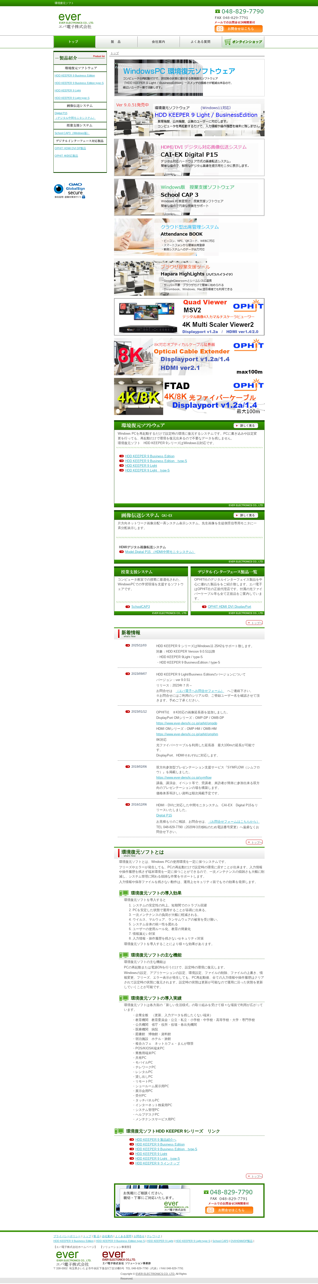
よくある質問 (123, 1236)
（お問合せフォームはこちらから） (234, 821)
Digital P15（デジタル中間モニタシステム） (75, 114)
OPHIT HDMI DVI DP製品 (70, 148)
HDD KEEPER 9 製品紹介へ (155, 1140)
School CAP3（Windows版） (72, 133)
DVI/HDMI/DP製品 (242, 1240)
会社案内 (107, 1236)
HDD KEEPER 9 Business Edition (149, 456)
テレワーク (153, 1236)
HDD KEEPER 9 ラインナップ (157, 1163)
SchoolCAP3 (140, 606)
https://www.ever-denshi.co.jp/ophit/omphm (187, 734)
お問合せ (139, 1236)
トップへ (256, 622)
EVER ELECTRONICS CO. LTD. (155, 1273)
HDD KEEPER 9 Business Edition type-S (156, 461)
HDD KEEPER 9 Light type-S (147, 470)
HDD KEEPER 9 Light (141, 466)
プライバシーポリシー (67, 1236)
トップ (115, 53)
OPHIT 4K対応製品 (66, 155)
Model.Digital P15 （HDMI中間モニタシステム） (160, 552)
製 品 (96, 1236)
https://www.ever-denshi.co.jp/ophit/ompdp (186, 723)
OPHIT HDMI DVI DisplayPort (229, 606)
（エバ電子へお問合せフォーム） (200, 691)
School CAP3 (220, 1240)
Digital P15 (164, 815)
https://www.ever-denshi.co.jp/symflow (183, 777)
